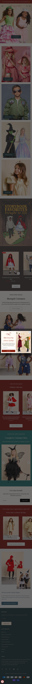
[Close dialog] (30, 332)
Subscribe (8, 350)
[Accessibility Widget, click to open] (2, 681)
